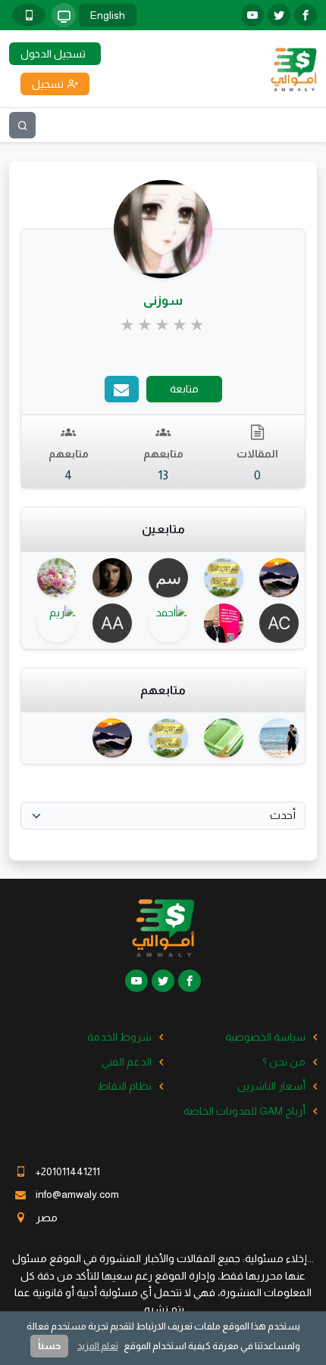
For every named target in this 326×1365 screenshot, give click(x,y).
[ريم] (52, 623)
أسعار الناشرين (271, 1086)
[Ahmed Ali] (107, 623)
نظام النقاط (125, 1086)
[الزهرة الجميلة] (52, 577)
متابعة (184, 389)
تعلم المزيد (97, 1345)
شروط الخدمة (119, 1037)
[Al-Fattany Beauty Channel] (274, 623)
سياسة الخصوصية (265, 1037)
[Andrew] (218, 623)
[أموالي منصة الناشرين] (293, 68)
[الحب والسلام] (274, 577)
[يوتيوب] (252, 15)
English (107, 15)
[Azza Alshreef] (218, 738)
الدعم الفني (127, 1062)
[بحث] (22, 125)
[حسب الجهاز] (64, 15)
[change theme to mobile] (28, 15)
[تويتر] (279, 15)
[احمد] (162, 623)
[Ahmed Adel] (274, 738)
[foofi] (107, 577)
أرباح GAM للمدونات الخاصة (244, 1111)
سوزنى (163, 300)
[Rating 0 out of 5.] (163, 325)
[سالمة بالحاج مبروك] (162, 577)
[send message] (122, 389)
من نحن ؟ (284, 1062)
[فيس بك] (305, 15)
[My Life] (218, 577)
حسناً (49, 1345)
